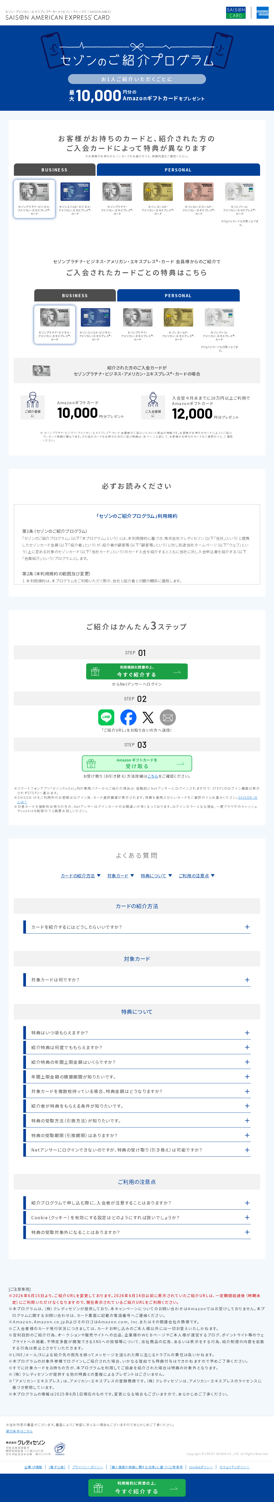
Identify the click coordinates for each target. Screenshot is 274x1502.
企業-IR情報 (33, 1467)
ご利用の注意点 (194, 875)
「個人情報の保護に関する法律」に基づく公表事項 (146, 1467)
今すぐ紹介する (137, 1487)
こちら (153, 776)
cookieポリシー (201, 1467)
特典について (153, 875)
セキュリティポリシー (234, 1467)
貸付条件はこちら (19, 1431)
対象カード (117, 875)
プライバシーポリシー (87, 1467)
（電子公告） (57, 1467)
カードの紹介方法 (78, 875)
